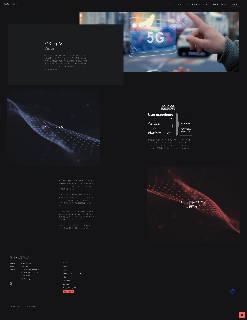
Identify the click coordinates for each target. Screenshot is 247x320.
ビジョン (66, 270)
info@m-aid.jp (25, 279)
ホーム (65, 263)
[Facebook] (11, 283)
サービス (66, 266)
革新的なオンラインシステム (72, 273)
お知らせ (66, 277)
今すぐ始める (67, 281)
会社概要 (66, 284)
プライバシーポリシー (70, 288)
